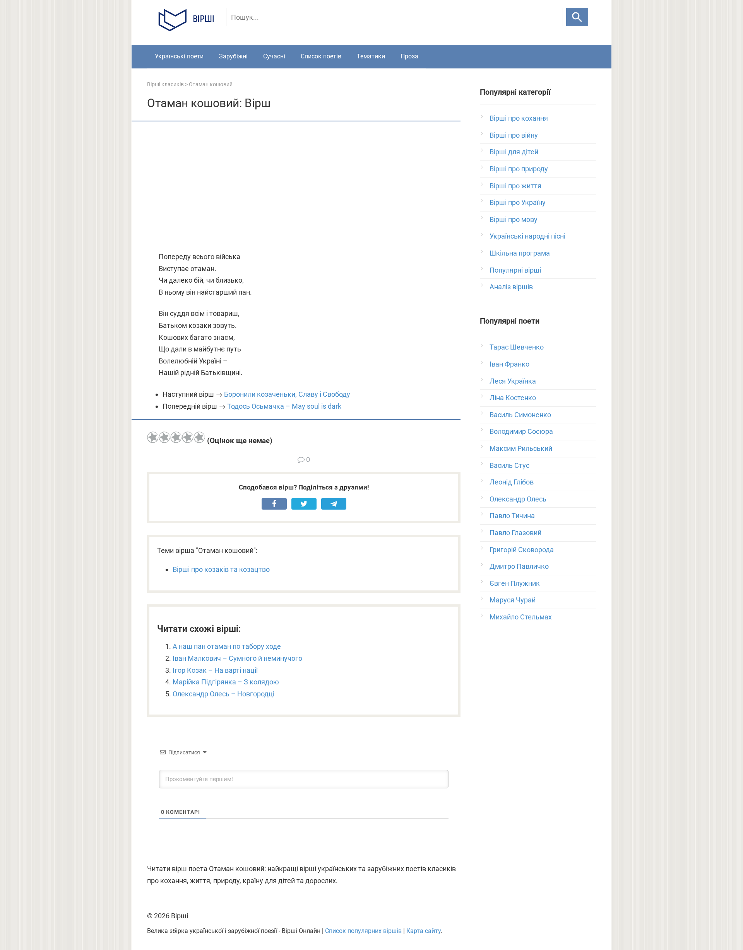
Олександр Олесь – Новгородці (223, 694)
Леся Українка (513, 381)
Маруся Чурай (513, 600)
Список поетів (321, 56)
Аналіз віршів (511, 287)
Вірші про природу (519, 169)
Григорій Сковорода (522, 550)
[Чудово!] (199, 437)
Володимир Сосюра (521, 431)
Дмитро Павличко (519, 566)
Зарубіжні (233, 56)
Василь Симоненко (520, 415)
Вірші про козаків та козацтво (221, 569)
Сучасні (274, 56)
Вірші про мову (514, 219)
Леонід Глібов (512, 482)
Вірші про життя (515, 186)
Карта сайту (423, 931)
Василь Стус (509, 465)
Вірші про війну (514, 135)
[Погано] (164, 437)
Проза (409, 56)
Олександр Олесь (518, 499)
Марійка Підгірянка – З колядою (226, 682)
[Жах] (153, 437)
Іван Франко (509, 364)
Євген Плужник (515, 583)
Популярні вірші (515, 270)
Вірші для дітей (514, 152)
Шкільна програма (520, 253)
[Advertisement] (304, 187)
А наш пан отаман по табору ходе (227, 646)
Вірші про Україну (518, 202)
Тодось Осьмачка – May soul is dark (284, 406)
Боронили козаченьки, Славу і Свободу (287, 394)
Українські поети (179, 56)
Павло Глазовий (515, 533)
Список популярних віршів (363, 931)
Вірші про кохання (519, 118)
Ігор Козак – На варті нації (215, 670)
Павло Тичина (512, 516)
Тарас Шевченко (517, 347)
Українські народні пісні (527, 236)
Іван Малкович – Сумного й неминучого (237, 658)
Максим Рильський (521, 448)
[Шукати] (577, 17)
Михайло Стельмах (521, 617)
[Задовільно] (176, 437)
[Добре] (187, 437)
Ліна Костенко (513, 398)
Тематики (371, 56)
